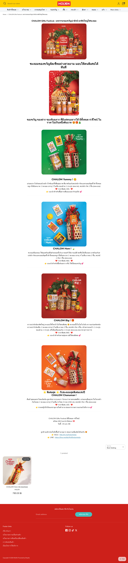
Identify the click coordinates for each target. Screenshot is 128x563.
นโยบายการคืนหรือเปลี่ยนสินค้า (14, 538)
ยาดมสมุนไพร (40, 10)
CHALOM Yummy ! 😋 (64, 179)
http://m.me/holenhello (68, 435)
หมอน (94, 10)
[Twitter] (76, 530)
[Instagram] (70, 530)
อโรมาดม (26, 10)
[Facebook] (66, 530)
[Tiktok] (73, 530)
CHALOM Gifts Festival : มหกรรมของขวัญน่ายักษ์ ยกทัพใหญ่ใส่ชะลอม (28, 14)
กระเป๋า (74, 10)
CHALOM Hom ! (64, 248)
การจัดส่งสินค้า (8, 542)
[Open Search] (5, 3)
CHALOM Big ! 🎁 (64, 320)
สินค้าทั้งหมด (12, 10)
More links (114, 10)
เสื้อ (64, 10)
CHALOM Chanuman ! (64, 395)
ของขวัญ (54, 10)
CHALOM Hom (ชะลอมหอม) (17, 487)
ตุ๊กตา (84, 10)
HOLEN (15, 558)
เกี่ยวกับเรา (7, 531)
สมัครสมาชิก (83, 514)
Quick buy (17, 481)
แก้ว (103, 10)
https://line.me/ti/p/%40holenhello (68, 437)
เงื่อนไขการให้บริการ (10, 546)
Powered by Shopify (24, 558)
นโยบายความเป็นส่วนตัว (12, 535)
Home (4, 14)
